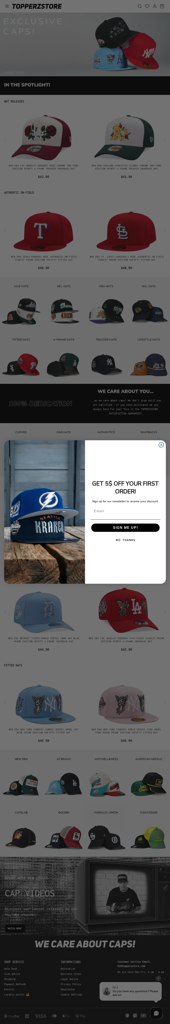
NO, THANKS (125, 540)
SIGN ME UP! (125, 527)
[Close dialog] (161, 444)
